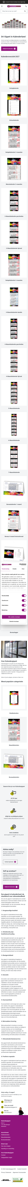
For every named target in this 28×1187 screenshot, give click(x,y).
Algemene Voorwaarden (19, 1172)
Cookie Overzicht (22, 1169)
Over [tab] (23, 568)
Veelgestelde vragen (6, 1157)
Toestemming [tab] (5, 568)
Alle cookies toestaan (14, 616)
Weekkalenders (5, 1135)
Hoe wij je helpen (5, 1146)
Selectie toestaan (14, 621)
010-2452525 (8, 1112)
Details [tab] (14, 568)
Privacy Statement (6, 1172)
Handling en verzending (7, 1148)
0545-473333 (8, 1102)
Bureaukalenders (5, 1139)
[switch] (24, 600)
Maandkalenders (5, 1137)
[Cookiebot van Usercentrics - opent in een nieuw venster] (19, 565)
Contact (3, 1155)
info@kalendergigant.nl (10, 1107)
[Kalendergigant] (14, 6)
